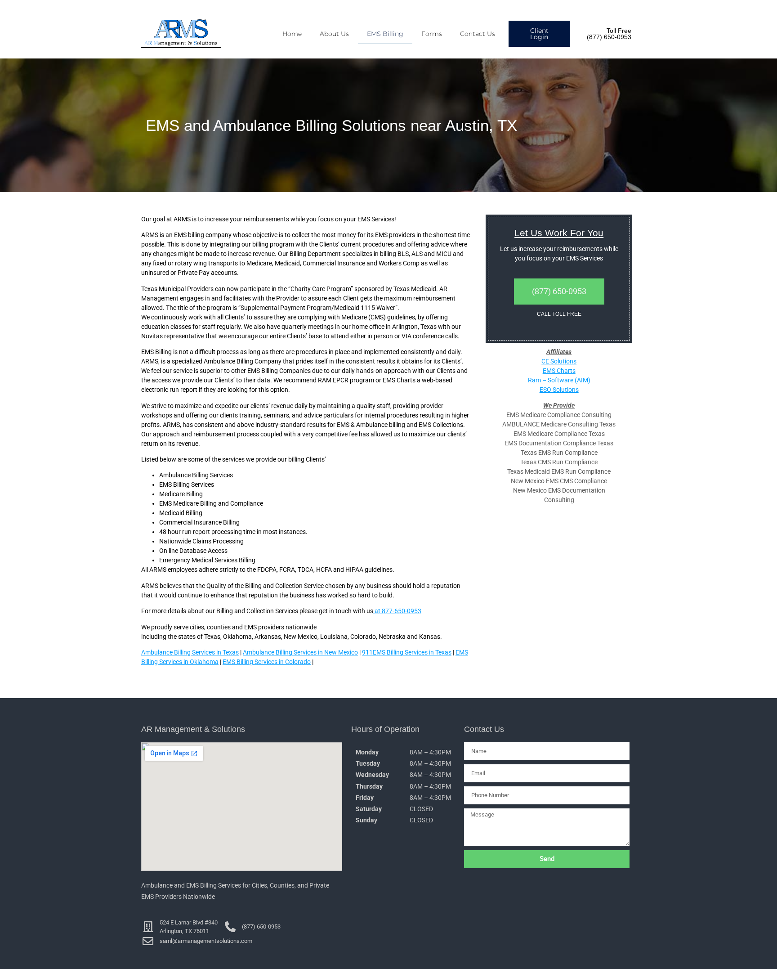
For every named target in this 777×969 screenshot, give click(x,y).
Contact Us (477, 34)
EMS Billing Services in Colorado (267, 661)
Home (292, 34)
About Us (334, 34)
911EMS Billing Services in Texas (406, 652)
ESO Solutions (559, 389)
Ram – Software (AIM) (559, 380)
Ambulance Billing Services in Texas (190, 652)
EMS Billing (385, 34)
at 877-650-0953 (397, 611)
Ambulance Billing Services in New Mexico (300, 652)
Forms (431, 34)
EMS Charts (559, 370)
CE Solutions (558, 361)
